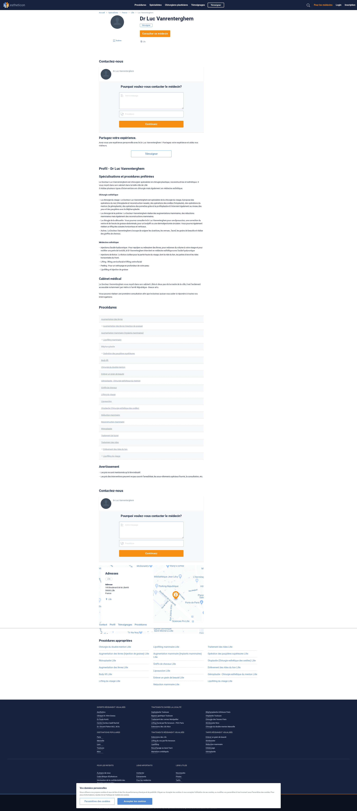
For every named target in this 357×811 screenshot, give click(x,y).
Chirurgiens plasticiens (176, 5)
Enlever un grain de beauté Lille (168, 677)
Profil (112, 624)
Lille (132, 13)
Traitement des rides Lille (220, 647)
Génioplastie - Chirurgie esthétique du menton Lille (232, 674)
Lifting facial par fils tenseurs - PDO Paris (167, 723)
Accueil (102, 13)
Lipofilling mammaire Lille (166, 647)
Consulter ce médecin (155, 33)
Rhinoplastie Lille (107, 660)
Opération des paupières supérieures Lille (228, 653)
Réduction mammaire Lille (166, 684)
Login (338, 5)
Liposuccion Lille (161, 670)
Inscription (350, 5)
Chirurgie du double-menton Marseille (220, 727)
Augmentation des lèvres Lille (113, 667)
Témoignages (198, 5)
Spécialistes (155, 5)
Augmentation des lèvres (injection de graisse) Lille (124, 653)
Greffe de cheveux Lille (164, 664)
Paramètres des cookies (97, 801)
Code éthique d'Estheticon (107, 777)
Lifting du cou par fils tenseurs (163, 741)
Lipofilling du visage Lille (220, 681)
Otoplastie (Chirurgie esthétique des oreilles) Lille (232, 660)
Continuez (151, 124)
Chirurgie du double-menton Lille (115, 647)
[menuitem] (140, 5)
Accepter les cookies (135, 801)
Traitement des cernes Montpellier (164, 719)
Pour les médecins (323, 5)
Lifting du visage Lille (109, 681)
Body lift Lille (105, 674)
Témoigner (216, 5)
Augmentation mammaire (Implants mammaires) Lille (177, 655)
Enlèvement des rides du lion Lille (224, 667)
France (124, 13)
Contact (103, 624)
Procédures (140, 5)
